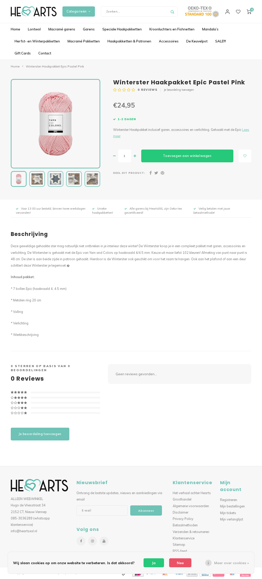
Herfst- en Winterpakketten (37, 41)
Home (15, 29)
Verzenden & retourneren (191, 532)
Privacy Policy (183, 519)
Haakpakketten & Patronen (129, 41)
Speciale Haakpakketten (122, 29)
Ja (154, 563)
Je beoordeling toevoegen (179, 90)
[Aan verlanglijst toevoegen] (244, 156)
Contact (44, 53)
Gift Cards (23, 53)
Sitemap (179, 544)
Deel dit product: (129, 172)
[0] (249, 11)
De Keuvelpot (197, 41)
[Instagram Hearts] (92, 541)
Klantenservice (183, 538)
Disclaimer (180, 512)
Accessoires (169, 41)
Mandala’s (210, 29)
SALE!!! (220, 41)
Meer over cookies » (231, 563)
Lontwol (34, 29)
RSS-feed (180, 551)
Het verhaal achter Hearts (192, 493)
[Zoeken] (172, 11)
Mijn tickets (228, 513)
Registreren (228, 500)
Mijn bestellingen (232, 506)
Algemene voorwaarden (191, 506)
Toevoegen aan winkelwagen (187, 156)
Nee (180, 563)
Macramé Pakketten (84, 41)
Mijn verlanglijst (231, 519)
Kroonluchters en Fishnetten (171, 29)
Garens (89, 29)
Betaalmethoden (185, 525)
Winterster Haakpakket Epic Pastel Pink (55, 66)
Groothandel (182, 499)
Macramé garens (61, 29)
